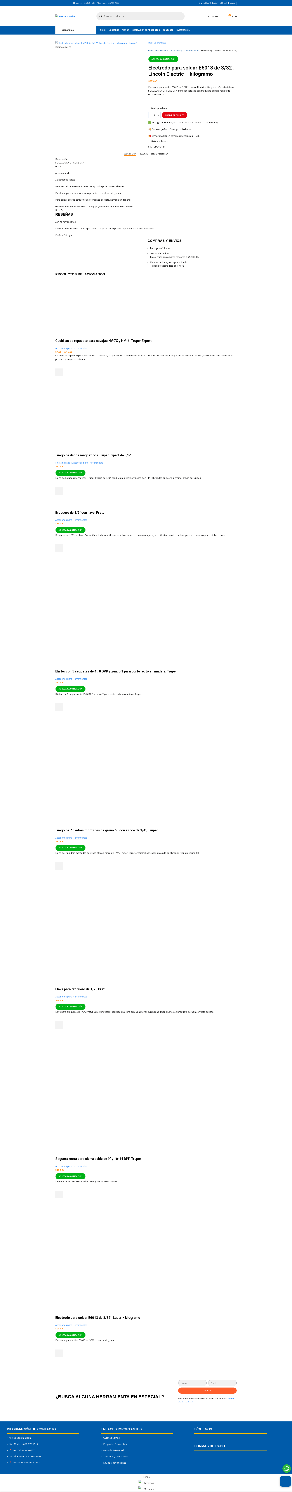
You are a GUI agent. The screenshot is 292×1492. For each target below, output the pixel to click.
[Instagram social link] (61, 3)
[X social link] (157, 101)
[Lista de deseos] (59, 364)
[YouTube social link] (64, 3)
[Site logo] (65, 15)
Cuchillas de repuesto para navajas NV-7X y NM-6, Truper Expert (103, 341)
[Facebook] (198, 1439)
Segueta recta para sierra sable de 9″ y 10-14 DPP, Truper (98, 1159)
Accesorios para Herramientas (185, 50)
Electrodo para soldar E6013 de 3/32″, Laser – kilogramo (97, 1318)
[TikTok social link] (68, 3)
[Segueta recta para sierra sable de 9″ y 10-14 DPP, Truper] (88, 1068)
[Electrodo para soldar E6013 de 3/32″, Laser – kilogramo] (88, 1233)
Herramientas (161, 50)
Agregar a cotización (163, 59)
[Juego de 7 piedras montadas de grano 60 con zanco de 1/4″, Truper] (88, 745)
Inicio (150, 50)
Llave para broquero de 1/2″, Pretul (81, 989)
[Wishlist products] (222, 16)
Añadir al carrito (174, 115)
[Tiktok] (228, 1439)
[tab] (130, 154)
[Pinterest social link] (163, 101)
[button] (59, 491)
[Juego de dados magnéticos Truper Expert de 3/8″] (88, 385)
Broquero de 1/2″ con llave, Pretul (80, 512)
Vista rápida (59, 380)
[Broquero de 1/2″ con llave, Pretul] (66, 504)
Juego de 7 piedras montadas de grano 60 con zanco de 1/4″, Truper (106, 830)
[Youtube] (218, 1439)
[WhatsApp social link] (170, 101)
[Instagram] (208, 1439)
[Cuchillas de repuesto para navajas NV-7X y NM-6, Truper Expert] (70, 281)
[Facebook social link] (57, 3)
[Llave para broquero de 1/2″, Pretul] (88, 904)
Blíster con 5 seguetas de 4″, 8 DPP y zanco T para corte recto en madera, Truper (116, 671)
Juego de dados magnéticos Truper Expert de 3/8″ (93, 455)
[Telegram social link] (176, 101)
